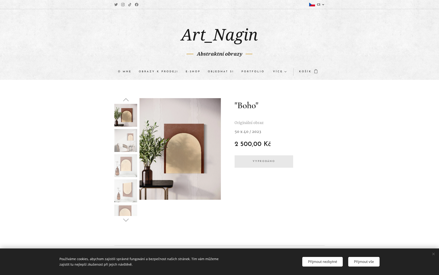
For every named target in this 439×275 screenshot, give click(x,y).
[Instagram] (123, 4)
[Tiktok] (130, 4)
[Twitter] (116, 4)
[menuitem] (126, 72)
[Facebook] (136, 4)
